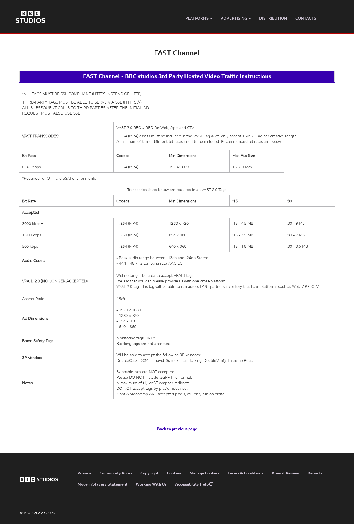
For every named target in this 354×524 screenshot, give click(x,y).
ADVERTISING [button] (234, 18)
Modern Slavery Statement (102, 484)
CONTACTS (305, 18)
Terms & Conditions (245, 473)
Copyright (149, 473)
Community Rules (116, 473)
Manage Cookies (204, 473)
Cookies (174, 473)
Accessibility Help (192, 484)
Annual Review (285, 473)
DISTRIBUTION (273, 18)
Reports (315, 473)
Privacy (84, 473)
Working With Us (151, 484)
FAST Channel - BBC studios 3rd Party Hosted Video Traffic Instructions (177, 76)
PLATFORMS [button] (197, 18)
